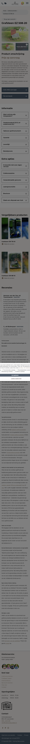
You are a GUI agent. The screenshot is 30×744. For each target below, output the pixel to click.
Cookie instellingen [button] (16, 378)
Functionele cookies (9, 370)
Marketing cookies (7, 371)
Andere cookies (19, 371)
